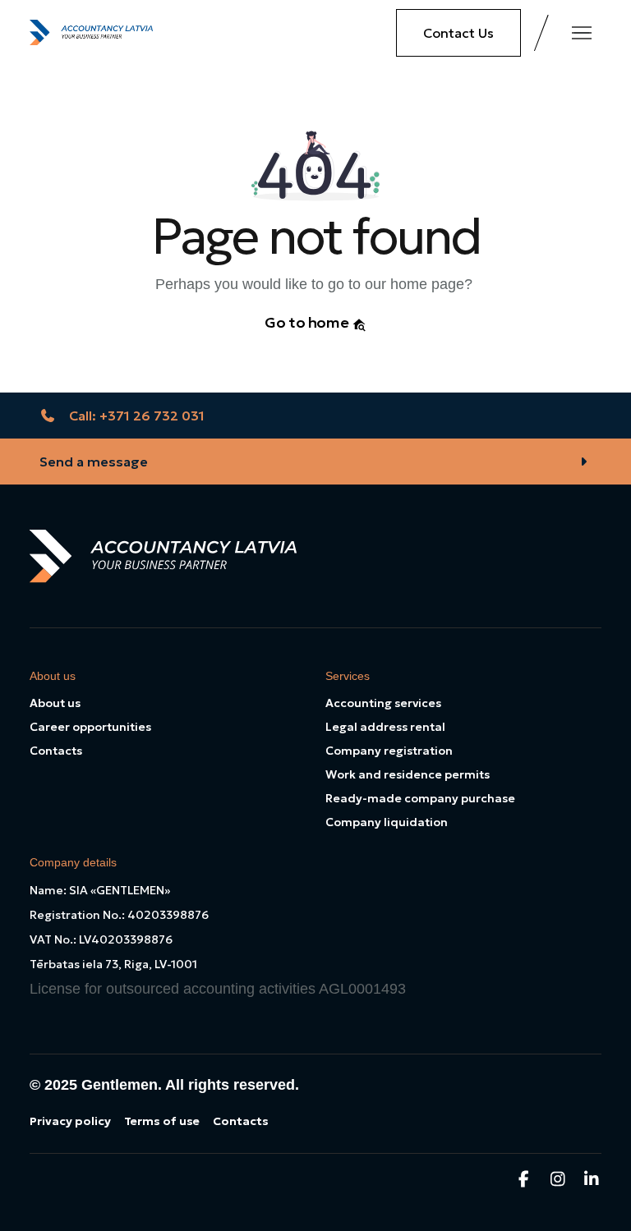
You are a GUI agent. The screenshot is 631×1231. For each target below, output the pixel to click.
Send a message (93, 461)
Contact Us (458, 33)
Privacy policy (70, 1121)
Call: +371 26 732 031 (137, 415)
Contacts (56, 750)
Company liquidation (386, 822)
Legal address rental (385, 726)
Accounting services (383, 703)
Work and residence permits (407, 774)
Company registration (389, 750)
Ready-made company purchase (420, 798)
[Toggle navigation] (581, 33)
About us (55, 703)
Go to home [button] (308, 322)
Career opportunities (90, 726)
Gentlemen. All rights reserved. (190, 1085)
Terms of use (162, 1121)
